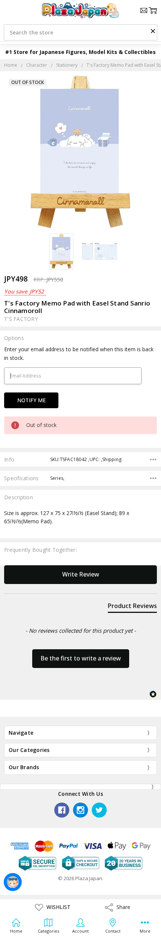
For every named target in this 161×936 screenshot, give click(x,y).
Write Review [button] (80, 574)
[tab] (132, 607)
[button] (152, 31)
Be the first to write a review (80, 658)
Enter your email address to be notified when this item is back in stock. (79, 353)
